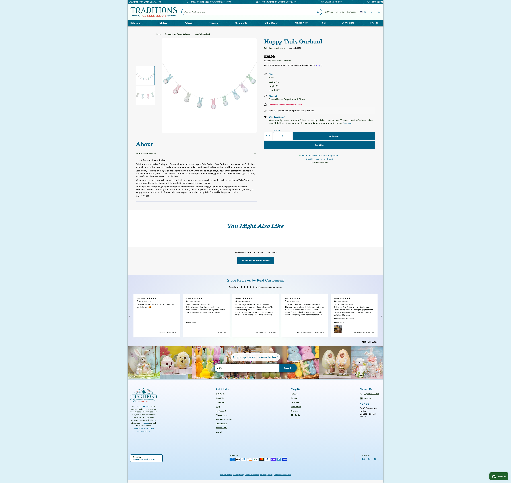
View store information (320, 163)
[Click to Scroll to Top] (506, 467)
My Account (221, 411)
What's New (296, 407)
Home (158, 34)
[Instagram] (375, 459)
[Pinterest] (369, 459)
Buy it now (319, 145)
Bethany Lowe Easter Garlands (177, 34)
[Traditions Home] (153, 12)
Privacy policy (238, 475)
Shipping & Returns (224, 419)
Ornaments (295, 402)
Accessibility (221, 428)
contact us (145, 423)
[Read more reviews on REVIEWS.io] (370, 342)
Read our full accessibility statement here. (144, 429)
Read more (347, 123)
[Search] (318, 12)
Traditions (146, 406)
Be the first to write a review (255, 260)
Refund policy (226, 475)
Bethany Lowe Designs (275, 48)
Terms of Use (221, 423)
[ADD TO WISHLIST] (268, 136)
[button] (371, 12)
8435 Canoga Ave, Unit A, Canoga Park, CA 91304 (369, 412)
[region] (255, 315)
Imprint (219, 432)
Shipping (267, 61)
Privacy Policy (222, 415)
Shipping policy (266, 475)
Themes (294, 411)
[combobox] (251, 12)
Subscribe (288, 368)
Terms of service (252, 475)
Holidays (294, 394)
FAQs (218, 407)
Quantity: (277, 130)
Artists (294, 398)
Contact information (282, 475)
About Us (220, 398)
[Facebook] (363, 459)
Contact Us (220, 402)
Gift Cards (220, 394)
